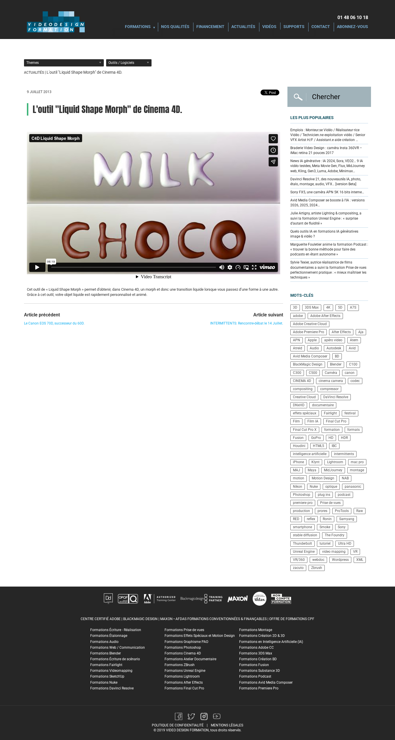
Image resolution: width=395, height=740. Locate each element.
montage (357, 470)
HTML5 (318, 446)
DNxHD (298, 405)
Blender (336, 364)
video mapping (334, 552)
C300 (297, 373)
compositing (303, 389)
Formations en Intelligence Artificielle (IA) (271, 642)
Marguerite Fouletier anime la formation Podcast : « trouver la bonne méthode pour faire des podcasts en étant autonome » (329, 249)
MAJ (296, 470)
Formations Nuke (103, 682)
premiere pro (303, 503)
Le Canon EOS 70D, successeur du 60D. (54, 323)
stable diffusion (305, 535)
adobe (298, 316)
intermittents (344, 454)
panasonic (353, 487)
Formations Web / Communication (117, 648)
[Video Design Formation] (56, 21)
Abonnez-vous (352, 27)
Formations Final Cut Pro (184, 688)
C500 (313, 373)
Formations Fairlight (106, 665)
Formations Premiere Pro (258, 688)
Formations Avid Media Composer (266, 682)
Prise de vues (330, 503)
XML (359, 560)
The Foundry (334, 535)
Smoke (325, 527)
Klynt (315, 462)
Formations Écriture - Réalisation (115, 630)
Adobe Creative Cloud (310, 324)
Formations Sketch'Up (107, 676)
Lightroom (335, 462)
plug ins (324, 495)
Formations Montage (255, 630)
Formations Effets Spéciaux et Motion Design (200, 636)
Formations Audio (104, 642)
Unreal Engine (304, 552)
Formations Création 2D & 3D (262, 636)
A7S (353, 307)
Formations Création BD (258, 659)
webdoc (318, 560)
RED (296, 519)
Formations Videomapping (111, 671)
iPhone (298, 462)
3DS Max (312, 307)
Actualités (243, 27)
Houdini (299, 446)
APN (296, 340)
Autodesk (333, 348)
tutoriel (325, 543)
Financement (210, 27)
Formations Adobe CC (256, 648)
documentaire (323, 405)
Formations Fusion (254, 665)
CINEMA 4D (302, 381)
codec (355, 381)
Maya (312, 470)
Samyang (346, 519)
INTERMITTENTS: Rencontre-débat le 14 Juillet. (246, 323)
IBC (334, 446)
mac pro (357, 462)
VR (355, 552)
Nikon (297, 487)
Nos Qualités (175, 27)
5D (340, 307)
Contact (320, 27)
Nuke (314, 487)
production (301, 511)
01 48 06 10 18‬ (352, 17)
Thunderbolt (302, 543)
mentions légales (227, 725)
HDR (344, 438)
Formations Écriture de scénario (115, 659)
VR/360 (299, 560)
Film (296, 421)
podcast (344, 495)
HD (330, 438)
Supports (293, 27)
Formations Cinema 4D (183, 653)
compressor (329, 389)
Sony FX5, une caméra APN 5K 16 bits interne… (327, 192)
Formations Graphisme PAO (186, 642)
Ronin (327, 519)
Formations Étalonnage (108, 636)
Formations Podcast (255, 676)
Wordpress (340, 560)
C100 (353, 364)
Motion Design (323, 478)
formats (353, 430)
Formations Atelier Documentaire (190, 659)
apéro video (333, 340)
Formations (138, 27)
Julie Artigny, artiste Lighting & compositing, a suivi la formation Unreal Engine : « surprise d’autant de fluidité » (325, 218)
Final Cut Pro (336, 421)
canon (350, 373)
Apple (312, 340)
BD (337, 356)
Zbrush (316, 568)
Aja (360, 332)
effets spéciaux (304, 413)
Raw (359, 511)
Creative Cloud (304, 397)
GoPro (316, 438)
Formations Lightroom (182, 676)
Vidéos (269, 27)
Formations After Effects (184, 682)
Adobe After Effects (325, 316)
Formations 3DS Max (255, 653)
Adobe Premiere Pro (308, 332)
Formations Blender (105, 653)
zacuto (298, 568)
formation (332, 430)
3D (295, 307)
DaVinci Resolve (335, 397)
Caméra (331, 373)
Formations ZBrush (180, 665)
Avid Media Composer (310, 356)
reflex (311, 519)
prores (322, 511)
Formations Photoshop (183, 648)
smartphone (302, 527)
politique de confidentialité (178, 725)
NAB (345, 478)
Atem (354, 340)
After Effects (341, 332)
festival (350, 413)
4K (328, 307)
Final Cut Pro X (305, 430)
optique (331, 487)
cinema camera (331, 381)
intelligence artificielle (309, 454)
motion (298, 478)
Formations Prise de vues (184, 630)
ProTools (342, 511)
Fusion (298, 438)
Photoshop (301, 495)
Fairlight (330, 413)
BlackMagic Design (307, 364)
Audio (314, 348)
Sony (342, 527)
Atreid (297, 348)
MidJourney (333, 470)
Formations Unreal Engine (185, 671)
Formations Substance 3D (259, 671)
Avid (352, 348)
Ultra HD (344, 543)
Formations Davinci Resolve (112, 688)
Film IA (312, 421)
